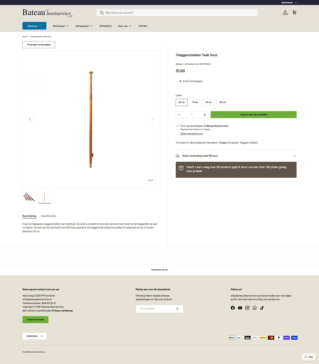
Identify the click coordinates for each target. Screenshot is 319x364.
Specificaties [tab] (48, 215)
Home (24, 36)
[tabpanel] (91, 227)
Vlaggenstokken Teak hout (40, 36)
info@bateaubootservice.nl (37, 299)
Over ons (123, 25)
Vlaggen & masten (229, 142)
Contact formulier (35, 319)
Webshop (32, 25)
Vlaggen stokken (249, 142)
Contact (142, 25)
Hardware (212, 142)
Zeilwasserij (82, 25)
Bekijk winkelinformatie (191, 133)
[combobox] (177, 12)
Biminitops (59, 25)
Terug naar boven (159, 269)
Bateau (179, 64)
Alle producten (198, 142)
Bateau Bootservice (37, 352)
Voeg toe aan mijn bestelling (253, 114)
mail (234, 167)
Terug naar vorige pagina (39, 44)
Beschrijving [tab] (29, 215)
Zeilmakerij (105, 25)
